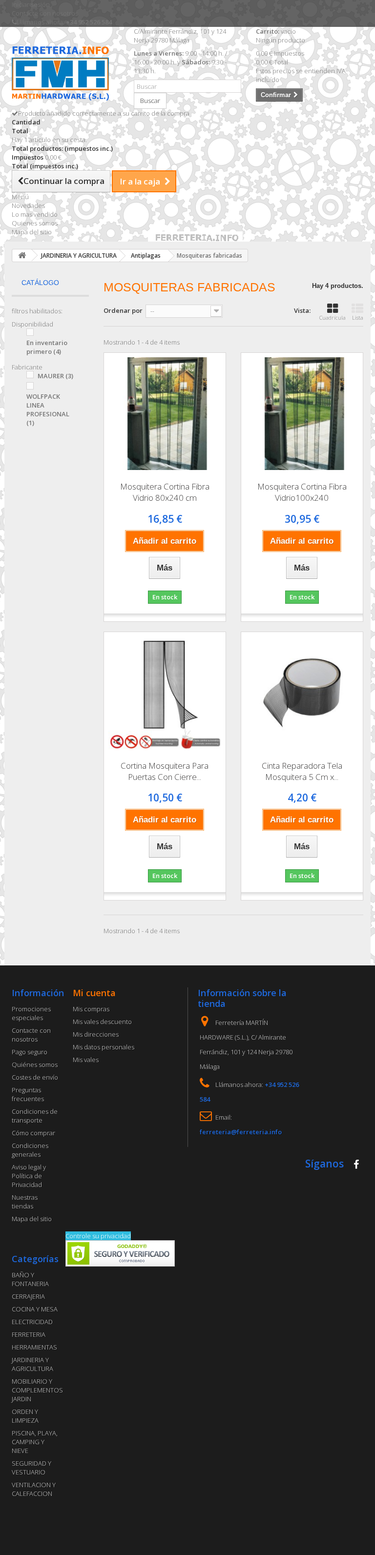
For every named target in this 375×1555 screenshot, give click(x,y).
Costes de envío (35, 1077)
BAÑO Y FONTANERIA (30, 1279)
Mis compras (91, 1008)
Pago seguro (29, 1051)
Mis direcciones (96, 1034)
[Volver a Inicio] (22, 255)
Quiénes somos (35, 1064)
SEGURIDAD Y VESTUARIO (31, 1467)
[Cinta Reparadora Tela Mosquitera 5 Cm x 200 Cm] (302, 692)
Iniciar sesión (31, 4)
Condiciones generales (30, 1150)
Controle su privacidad (98, 1235)
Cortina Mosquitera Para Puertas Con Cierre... (164, 771)
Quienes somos (35, 223)
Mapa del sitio (32, 231)
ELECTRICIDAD (32, 1321)
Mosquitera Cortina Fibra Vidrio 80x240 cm (164, 492)
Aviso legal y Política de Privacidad (29, 1176)
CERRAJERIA (28, 1296)
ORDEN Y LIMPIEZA (25, 1416)
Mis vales (86, 1059)
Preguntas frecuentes (28, 1094)
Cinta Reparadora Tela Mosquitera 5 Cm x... (302, 771)
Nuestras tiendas (25, 1201)
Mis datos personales (103, 1047)
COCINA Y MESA (35, 1309)
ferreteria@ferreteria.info (241, 1131)
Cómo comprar (33, 1132)
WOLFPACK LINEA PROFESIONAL (47, 409)
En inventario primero (46, 347)
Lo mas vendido (35, 214)
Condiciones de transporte (35, 1116)
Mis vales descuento (102, 1021)
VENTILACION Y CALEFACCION (34, 1489)
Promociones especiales (31, 1013)
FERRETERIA (28, 1334)
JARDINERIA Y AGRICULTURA (32, 1364)
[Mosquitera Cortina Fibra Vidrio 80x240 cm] (164, 413)
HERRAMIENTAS (34, 1347)
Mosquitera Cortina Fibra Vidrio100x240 (302, 492)
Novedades (28, 205)
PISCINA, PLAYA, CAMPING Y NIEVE (35, 1442)
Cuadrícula (332, 317)
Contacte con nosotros (45, 13)
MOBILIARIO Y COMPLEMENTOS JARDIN (37, 1390)
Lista (357, 317)
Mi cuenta (94, 993)
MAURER (55, 375)
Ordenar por (123, 310)
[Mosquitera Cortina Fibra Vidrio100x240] (302, 413)
